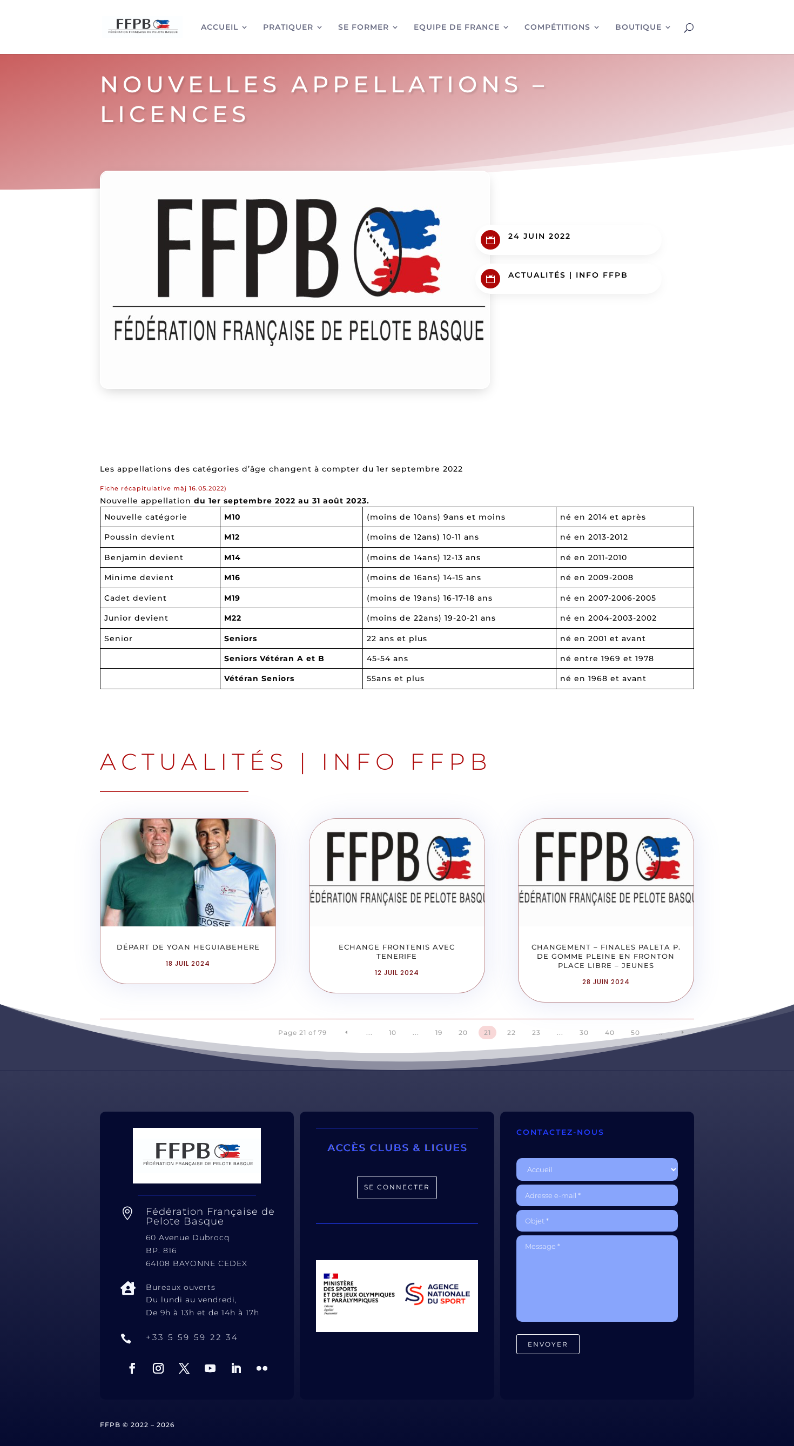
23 (536, 1032)
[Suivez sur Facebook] (132, 1368)
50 (635, 1032)
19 (438, 1032)
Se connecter (397, 1187)
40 (610, 1032)
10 (392, 1032)
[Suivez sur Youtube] (210, 1368)
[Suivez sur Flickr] (262, 1368)
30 (584, 1032)
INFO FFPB (602, 275)
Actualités (537, 275)
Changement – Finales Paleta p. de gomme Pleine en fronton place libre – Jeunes (606, 956)
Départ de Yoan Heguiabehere (188, 947)
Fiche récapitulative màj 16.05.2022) (163, 488)
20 (463, 1032)
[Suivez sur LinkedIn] (236, 1368)
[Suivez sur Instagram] (158, 1368)
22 (511, 1032)
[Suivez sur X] (184, 1368)
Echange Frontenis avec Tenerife (397, 951)
